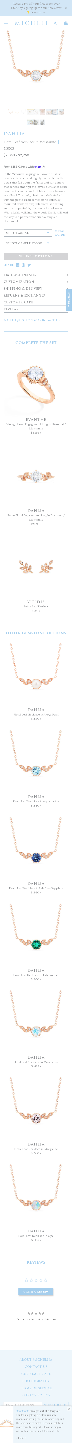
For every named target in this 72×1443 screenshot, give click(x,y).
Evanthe (36, 419)
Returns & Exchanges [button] (24, 295)
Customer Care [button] (18, 302)
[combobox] (28, 233)
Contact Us (36, 1367)
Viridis (36, 602)
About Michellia (36, 1359)
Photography (36, 1381)
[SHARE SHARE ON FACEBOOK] (18, 265)
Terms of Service (36, 1388)
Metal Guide (60, 233)
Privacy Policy (36, 1395)
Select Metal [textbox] (17, 233)
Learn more (38, 12)
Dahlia (36, 510)
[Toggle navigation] (6, 23)
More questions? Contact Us (32, 320)
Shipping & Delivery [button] (23, 289)
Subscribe (55, 1405)
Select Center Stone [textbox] (24, 243)
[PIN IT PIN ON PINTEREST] (23, 265)
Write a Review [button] (35, 1292)
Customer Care (36, 1374)
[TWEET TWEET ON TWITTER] (29, 265)
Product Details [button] (20, 275)
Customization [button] (19, 282)
